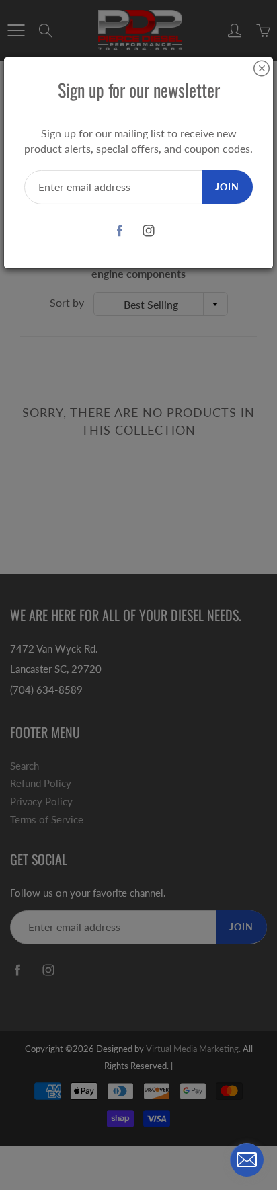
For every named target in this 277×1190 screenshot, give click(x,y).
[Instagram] (148, 231)
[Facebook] (119, 231)
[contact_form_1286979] (247, 1160)
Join (227, 186)
